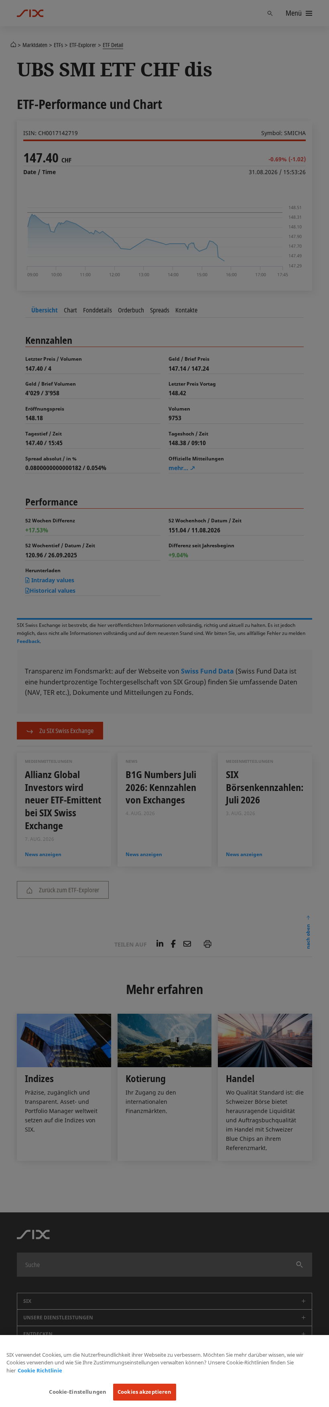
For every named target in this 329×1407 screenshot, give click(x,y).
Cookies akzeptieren (144, 1391)
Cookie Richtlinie (40, 1370)
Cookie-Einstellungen (77, 1391)
